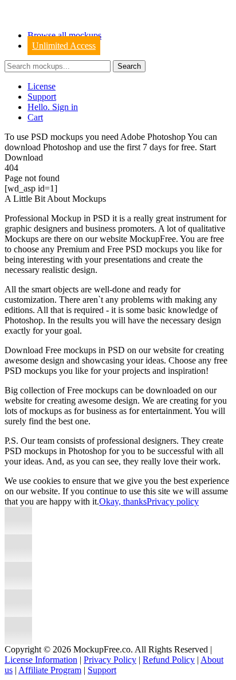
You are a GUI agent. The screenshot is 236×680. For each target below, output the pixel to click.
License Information (41, 660)
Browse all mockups (64, 35)
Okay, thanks (123, 501)
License (41, 86)
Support (41, 96)
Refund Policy (169, 660)
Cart (35, 117)
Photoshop (62, 147)
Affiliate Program (49, 670)
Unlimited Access (64, 45)
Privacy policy (173, 501)
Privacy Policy (110, 660)
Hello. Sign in (52, 107)
